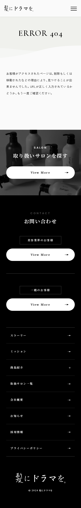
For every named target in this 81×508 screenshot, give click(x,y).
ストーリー (18, 335)
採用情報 (16, 432)
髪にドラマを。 (18, 8)
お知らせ (16, 416)
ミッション (18, 351)
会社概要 (16, 400)
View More (40, 172)
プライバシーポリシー (26, 448)
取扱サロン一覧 (21, 384)
